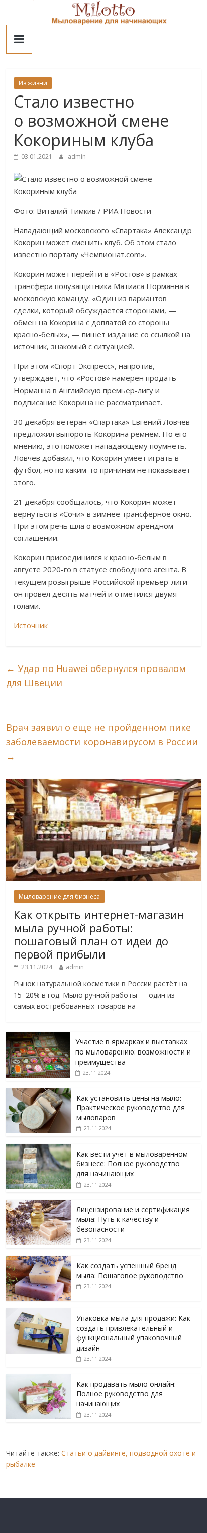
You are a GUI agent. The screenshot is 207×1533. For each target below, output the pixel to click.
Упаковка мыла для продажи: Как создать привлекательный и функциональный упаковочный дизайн (133, 1333)
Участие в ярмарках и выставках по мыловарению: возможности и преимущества (133, 1051)
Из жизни (33, 83)
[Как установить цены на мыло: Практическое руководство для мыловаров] (38, 1093)
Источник (31, 625)
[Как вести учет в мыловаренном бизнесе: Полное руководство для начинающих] (38, 1149)
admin (77, 156)
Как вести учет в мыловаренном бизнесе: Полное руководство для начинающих (132, 1163)
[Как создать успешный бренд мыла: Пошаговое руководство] (38, 1261)
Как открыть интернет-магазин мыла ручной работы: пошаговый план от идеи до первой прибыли (99, 934)
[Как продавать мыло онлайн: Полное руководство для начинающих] (38, 1379)
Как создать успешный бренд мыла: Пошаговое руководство (129, 1270)
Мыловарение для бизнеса (59, 896)
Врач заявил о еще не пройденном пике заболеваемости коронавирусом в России (102, 741)
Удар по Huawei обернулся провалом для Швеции (96, 675)
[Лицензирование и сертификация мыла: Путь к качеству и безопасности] (38, 1205)
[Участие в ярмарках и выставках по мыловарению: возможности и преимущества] (38, 1037)
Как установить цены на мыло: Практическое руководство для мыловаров (130, 1107)
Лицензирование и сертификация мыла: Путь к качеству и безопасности (133, 1219)
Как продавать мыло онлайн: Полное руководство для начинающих (126, 1393)
